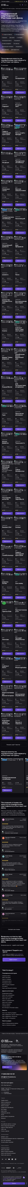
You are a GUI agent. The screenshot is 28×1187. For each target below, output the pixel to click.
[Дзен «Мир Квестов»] (12, 1159)
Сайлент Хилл (5, 666)
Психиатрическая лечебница (9, 218)
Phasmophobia (20, 667)
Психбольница (7, 555)
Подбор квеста (4, 1100)
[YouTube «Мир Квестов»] (9, 1159)
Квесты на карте (5, 1105)
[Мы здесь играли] (7, 69)
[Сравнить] (9, 69)
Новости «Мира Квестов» (7, 1127)
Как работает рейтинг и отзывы (8, 1124)
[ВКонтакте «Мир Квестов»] (2, 1159)
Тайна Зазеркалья (19, 470)
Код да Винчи (7, 387)
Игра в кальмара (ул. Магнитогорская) (8, 694)
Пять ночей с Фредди (20, 133)
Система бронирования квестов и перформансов (12, 1138)
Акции (2, 1114)
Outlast (18, 527)
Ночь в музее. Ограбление (20, 695)
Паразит (5, 106)
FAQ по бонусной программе (8, 1125)
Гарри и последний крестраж (6, 133)
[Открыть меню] (25, 5)
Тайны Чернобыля (19, 498)
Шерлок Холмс (5, 77)
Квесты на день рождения (7, 1151)
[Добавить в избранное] (12, 69)
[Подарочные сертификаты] (22, 4)
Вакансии (3, 1118)
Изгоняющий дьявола (7, 246)
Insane (4, 331)
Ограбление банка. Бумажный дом (20, 357)
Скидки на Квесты (7, 34)
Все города (3, 1109)
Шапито (5, 275)
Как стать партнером (6, 1140)
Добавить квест (4, 1136)
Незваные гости (6, 189)
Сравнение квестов (5, 1113)
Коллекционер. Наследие (21, 302)
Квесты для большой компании (8, 1153)
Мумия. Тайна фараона (7, 358)
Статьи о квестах (5, 1131)
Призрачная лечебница (19, 161)
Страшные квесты (5, 1148)
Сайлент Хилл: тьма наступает (19, 329)
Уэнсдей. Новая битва (20, 638)
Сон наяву (19, 583)
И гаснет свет (18, 105)
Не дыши (5, 162)
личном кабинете (18, 954)
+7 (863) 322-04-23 (7, 1074)
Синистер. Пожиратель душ (7, 301)
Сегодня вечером (20, 34)
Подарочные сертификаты (7, 1107)
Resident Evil (6, 527)
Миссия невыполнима (20, 189)
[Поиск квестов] (20, 4)
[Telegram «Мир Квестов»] (5, 1159)
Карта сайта (4, 1111)
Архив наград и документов (7, 1116)
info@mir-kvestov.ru (8, 1077)
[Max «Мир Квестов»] (15, 1159)
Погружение (20, 78)
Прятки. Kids (6, 611)
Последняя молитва (6, 498)
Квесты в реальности (6, 1102)
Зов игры (5, 639)
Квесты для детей (5, 1149)
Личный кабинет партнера (7, 1142)
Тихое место (20, 443)
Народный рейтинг (5, 1104)
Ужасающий (20, 218)
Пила (17, 275)
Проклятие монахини (19, 414)
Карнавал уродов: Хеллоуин (6, 722)
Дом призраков (19, 246)
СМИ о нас (3, 1129)
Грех (3, 415)
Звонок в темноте (18, 723)
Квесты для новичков (6, 1155)
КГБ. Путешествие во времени (20, 385)
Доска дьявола (5, 442)
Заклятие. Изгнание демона (6, 467)
